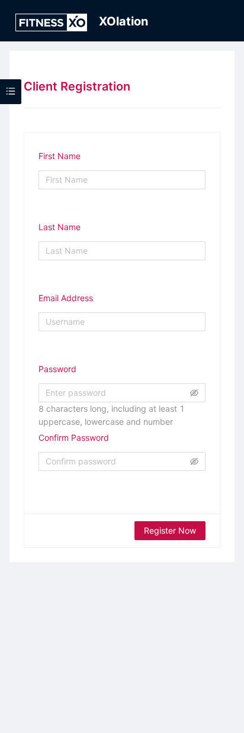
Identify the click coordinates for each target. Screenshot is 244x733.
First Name (59, 156)
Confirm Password (73, 437)
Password (57, 369)
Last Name (59, 227)
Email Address (65, 298)
